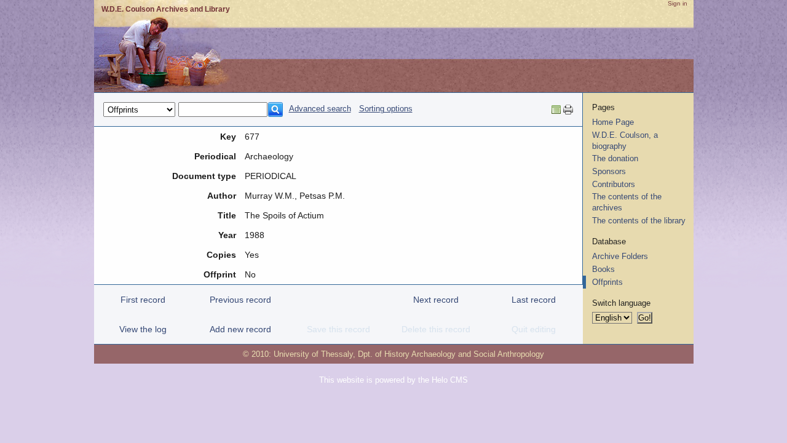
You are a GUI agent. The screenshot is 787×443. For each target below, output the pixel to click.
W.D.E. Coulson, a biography (625, 140)
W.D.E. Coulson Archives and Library (165, 9)
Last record (534, 300)
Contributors (613, 184)
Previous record (240, 300)
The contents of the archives (627, 202)
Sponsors (609, 171)
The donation (615, 158)
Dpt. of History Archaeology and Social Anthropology (451, 354)
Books (603, 269)
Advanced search (320, 108)
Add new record (240, 329)
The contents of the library (639, 220)
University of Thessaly (313, 354)
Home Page (613, 122)
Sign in (677, 3)
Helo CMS (450, 380)
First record (143, 300)
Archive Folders (620, 256)
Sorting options (386, 108)
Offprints (607, 282)
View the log (143, 329)
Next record (436, 300)
